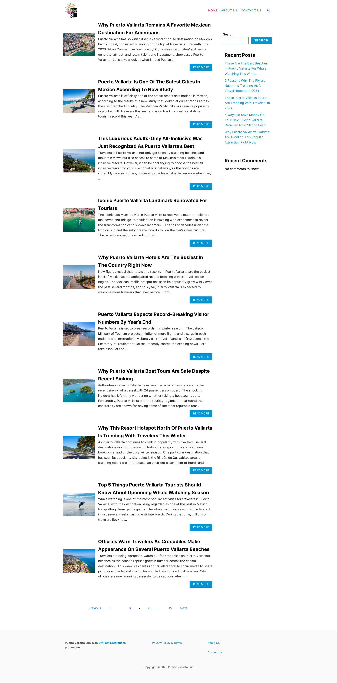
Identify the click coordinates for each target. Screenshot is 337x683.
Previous (94, 608)
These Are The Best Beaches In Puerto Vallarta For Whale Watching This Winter (246, 68)
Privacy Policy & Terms (167, 643)
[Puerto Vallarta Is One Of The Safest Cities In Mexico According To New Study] (79, 102)
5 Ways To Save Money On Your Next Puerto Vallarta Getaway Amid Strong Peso (245, 120)
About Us (213, 643)
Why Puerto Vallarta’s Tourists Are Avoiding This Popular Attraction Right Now (247, 137)
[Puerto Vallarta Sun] (94, 10)
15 (170, 608)
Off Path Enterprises (112, 643)
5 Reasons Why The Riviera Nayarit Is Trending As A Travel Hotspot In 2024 (245, 86)
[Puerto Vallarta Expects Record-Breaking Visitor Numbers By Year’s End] (79, 335)
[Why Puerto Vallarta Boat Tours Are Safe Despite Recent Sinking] (79, 392)
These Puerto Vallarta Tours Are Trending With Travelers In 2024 (247, 103)
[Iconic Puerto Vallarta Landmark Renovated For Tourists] (79, 221)
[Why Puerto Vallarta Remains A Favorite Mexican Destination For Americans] (79, 46)
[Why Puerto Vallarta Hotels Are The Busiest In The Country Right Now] (79, 278)
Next (183, 608)
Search (228, 34)
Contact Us (214, 652)
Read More (202, 68)
